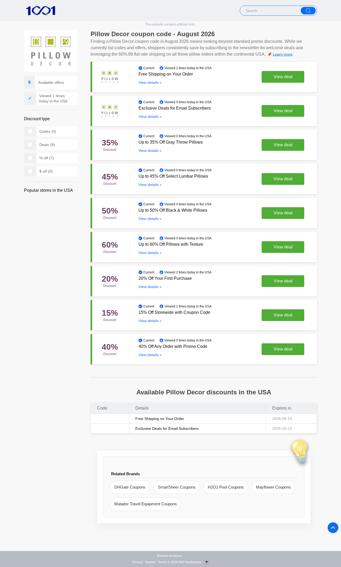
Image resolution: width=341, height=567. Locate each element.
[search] (308, 10)
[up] (333, 527)
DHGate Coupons (129, 487)
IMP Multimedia (190, 562)
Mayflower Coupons (273, 487)
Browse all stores (169, 556)
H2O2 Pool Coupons (226, 487)
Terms (162, 562)
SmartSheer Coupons (177, 487)
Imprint (150, 562)
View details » (150, 82)
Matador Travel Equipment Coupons (145, 504)
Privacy (137, 562)
